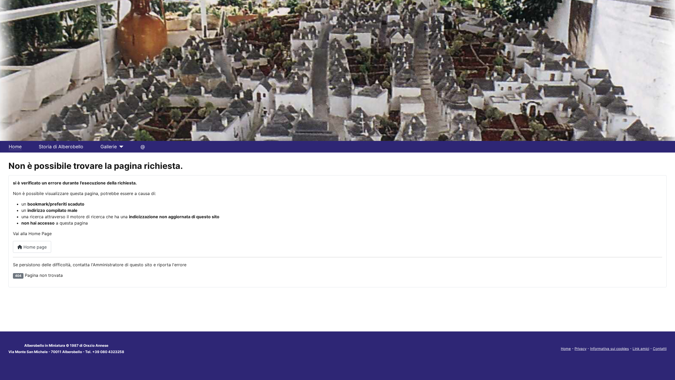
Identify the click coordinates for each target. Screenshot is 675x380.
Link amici (641, 348)
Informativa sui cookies (609, 348)
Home (15, 146)
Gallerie (108, 146)
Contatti (660, 348)
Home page (34, 247)
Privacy (580, 348)
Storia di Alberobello (61, 146)
